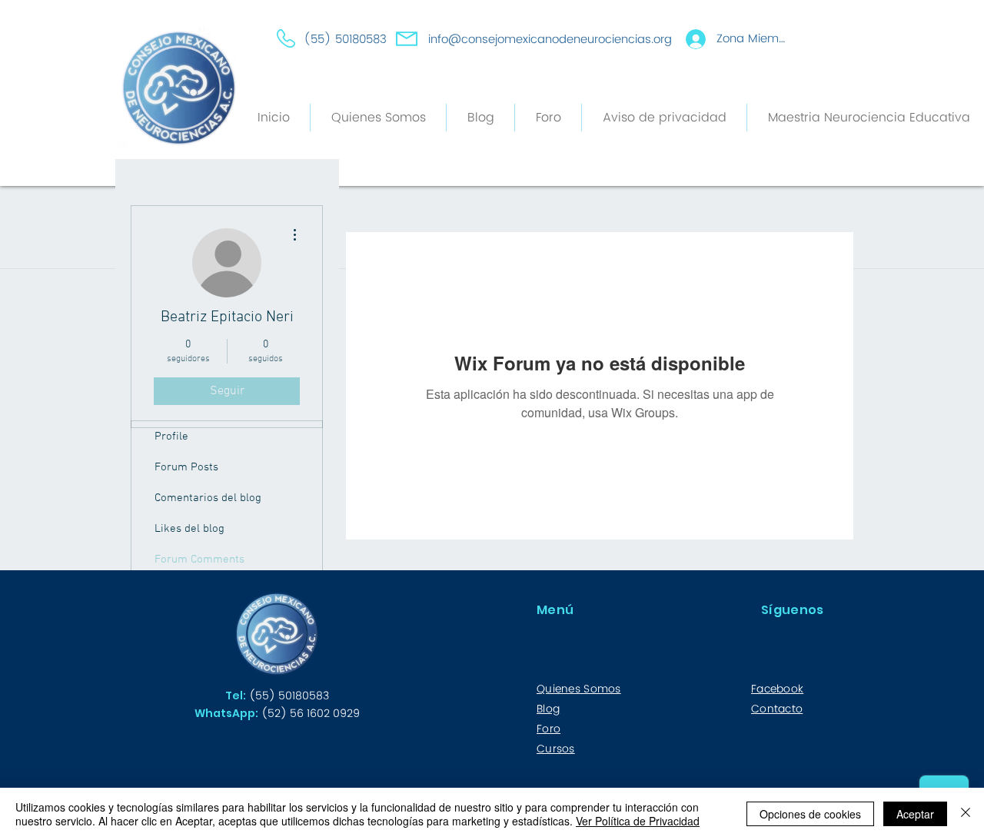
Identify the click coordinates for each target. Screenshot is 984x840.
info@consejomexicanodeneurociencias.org (550, 39)
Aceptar (915, 814)
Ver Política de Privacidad (638, 820)
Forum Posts (186, 467)
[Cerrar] (965, 814)
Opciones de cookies (810, 814)
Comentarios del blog (208, 498)
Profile (171, 436)
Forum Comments (199, 559)
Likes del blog (189, 529)
